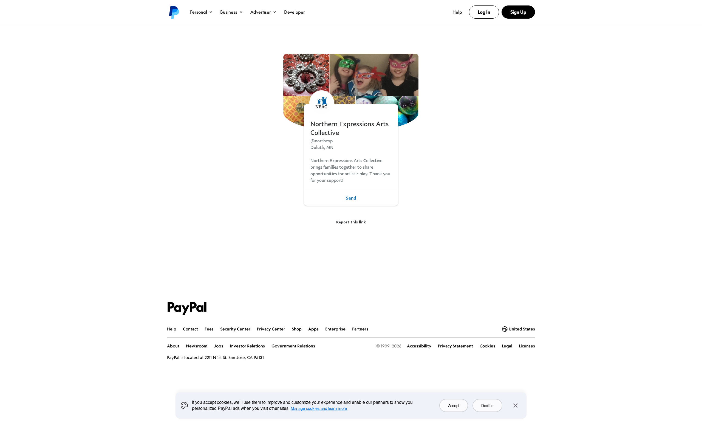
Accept (453, 405)
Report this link (351, 222)
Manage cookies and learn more (319, 408)
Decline (487, 405)
